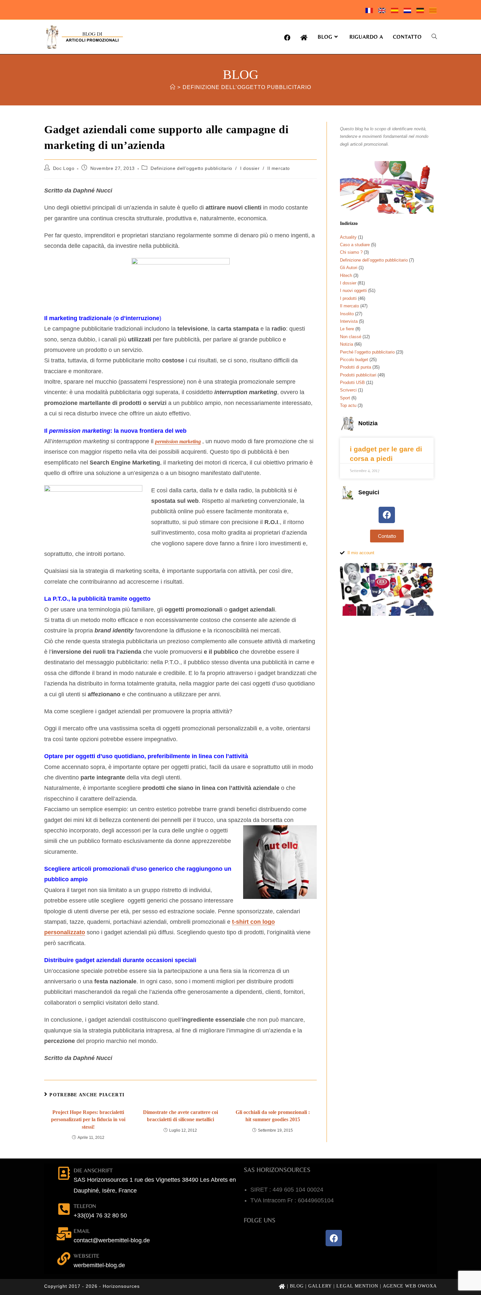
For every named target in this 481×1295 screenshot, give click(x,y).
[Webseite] (63, 1258)
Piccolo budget (354, 359)
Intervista (349, 321)
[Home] (172, 87)
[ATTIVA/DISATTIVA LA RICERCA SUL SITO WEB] (434, 37)
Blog (297, 1286)
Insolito (347, 313)
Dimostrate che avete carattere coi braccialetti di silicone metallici (180, 1115)
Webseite (86, 1255)
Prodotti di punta (355, 367)
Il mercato (278, 168)
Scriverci (348, 390)
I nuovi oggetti (353, 290)
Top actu (348, 405)
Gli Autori (348, 267)
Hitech (346, 275)
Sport (345, 397)
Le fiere (347, 328)
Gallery (320, 1286)
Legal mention (357, 1286)
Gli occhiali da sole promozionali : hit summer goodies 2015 (273, 1115)
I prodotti (348, 298)
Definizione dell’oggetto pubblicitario (247, 87)
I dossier (249, 168)
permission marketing (178, 441)
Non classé (350, 336)
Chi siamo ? (351, 252)
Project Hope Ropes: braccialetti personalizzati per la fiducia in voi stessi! (88, 1119)
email (82, 1231)
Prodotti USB (352, 382)
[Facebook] (387, 515)
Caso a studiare (355, 244)
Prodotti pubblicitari (358, 375)
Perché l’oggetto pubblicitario (367, 352)
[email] (63, 1233)
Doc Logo (64, 168)
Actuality (348, 237)
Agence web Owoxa (410, 1286)
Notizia (346, 344)
